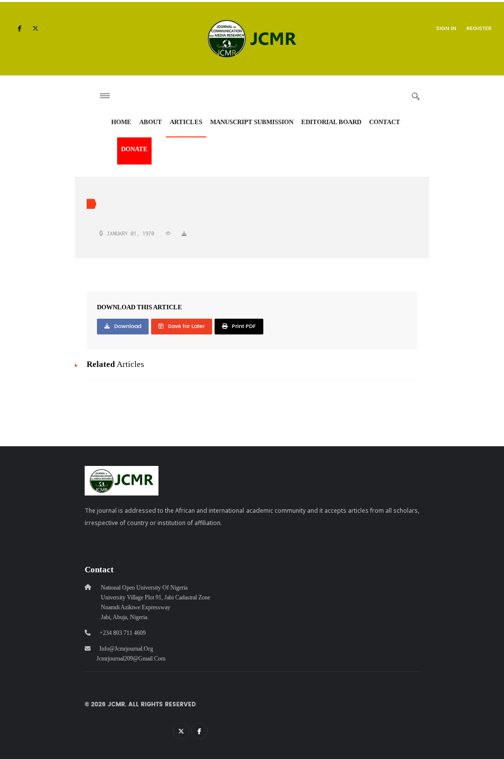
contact (384, 122)
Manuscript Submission (251, 122)
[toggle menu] (105, 95)
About (150, 122)
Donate (134, 149)
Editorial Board (331, 122)
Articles (186, 122)
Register (479, 28)
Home (121, 122)
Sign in (446, 28)
